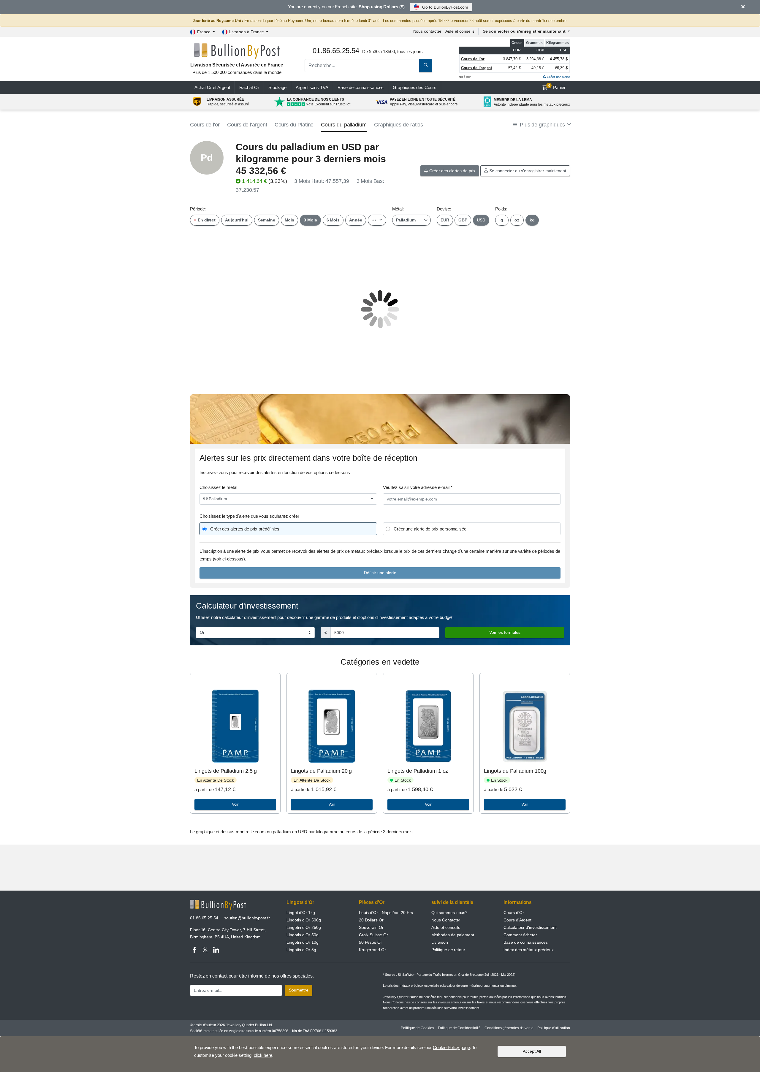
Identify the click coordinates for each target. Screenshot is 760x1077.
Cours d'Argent (517, 920)
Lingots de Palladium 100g (515, 771)
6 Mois (333, 220)
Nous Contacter (445, 920)
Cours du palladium (344, 125)
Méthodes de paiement (452, 934)
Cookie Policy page (451, 1047)
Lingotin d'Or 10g (302, 942)
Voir (235, 804)
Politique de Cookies (417, 1028)
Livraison (439, 942)
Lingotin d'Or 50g (302, 934)
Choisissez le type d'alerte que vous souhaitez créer (249, 516)
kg (532, 220)
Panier (557, 87)
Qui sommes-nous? (449, 912)
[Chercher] (425, 65)
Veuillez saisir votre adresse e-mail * (417, 487)
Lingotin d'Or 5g (301, 949)
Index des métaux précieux (529, 949)
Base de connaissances (361, 87)
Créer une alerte (558, 77)
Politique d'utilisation (553, 1028)
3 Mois (310, 220)
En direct (206, 220)
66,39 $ (561, 68)
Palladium (217, 498)
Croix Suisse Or (373, 934)
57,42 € (514, 68)
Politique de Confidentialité (459, 1028)
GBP (462, 220)
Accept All (532, 1051)
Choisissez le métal (218, 487)
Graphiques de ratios (398, 125)
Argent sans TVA (312, 87)
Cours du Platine (294, 125)
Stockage (277, 87)
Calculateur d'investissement (530, 927)
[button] (541, 124)
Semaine (266, 220)
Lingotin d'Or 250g (303, 927)
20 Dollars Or (371, 920)
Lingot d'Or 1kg (300, 912)
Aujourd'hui (236, 220)
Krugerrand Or (372, 949)
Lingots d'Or (300, 902)
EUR (445, 220)
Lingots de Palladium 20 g (321, 771)
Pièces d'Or (371, 902)
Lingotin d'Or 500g (303, 920)
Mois (289, 220)
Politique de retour (448, 949)
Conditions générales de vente (508, 1028)
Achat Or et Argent (212, 87)
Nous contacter (427, 31)
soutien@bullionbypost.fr (247, 918)
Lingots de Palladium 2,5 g (225, 771)
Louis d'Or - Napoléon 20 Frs (386, 912)
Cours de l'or (472, 59)
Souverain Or (371, 927)
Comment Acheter (520, 934)
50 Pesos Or (370, 942)
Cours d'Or (514, 912)
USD (481, 220)
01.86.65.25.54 (204, 918)
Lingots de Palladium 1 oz (417, 771)
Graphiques (414, 87)
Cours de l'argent (476, 68)
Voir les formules (504, 632)
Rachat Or (249, 87)
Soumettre (298, 990)
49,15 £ (537, 68)
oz (516, 220)
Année (355, 220)
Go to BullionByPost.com (445, 7)
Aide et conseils (459, 31)
